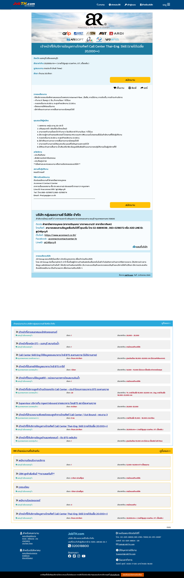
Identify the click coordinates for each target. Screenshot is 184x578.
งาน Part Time (27, 543)
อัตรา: (69, 335)
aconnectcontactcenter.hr (62, 239)
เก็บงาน (120, 88)
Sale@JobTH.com (126, 544)
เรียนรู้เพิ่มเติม (115, 575)
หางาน (102, 4)
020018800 (80, 545)
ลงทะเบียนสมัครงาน (29, 536)
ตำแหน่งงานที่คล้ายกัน (28, 451)
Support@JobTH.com (125, 553)
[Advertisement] (92, 299)
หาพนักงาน (25, 556)
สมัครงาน (130, 80)
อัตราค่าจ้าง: (128, 335)
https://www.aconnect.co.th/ (60, 235)
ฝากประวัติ (115, 4)
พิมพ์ (133, 88)
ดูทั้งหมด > (166, 323)
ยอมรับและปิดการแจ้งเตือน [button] (132, 575)
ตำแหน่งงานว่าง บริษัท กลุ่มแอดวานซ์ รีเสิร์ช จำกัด (34, 323)
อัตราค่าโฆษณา (27, 558)
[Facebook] (69, 556)
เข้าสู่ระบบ (131, 4)
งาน (36, 538)
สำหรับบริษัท (147, 4)
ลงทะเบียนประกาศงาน (29, 553)
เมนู (164, 4)
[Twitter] (74, 556)
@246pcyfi (50, 242)
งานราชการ (26, 541)
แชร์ (145, 88)
